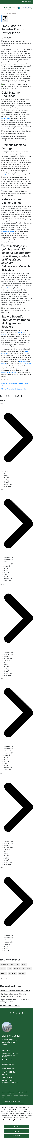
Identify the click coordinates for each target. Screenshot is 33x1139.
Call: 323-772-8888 (7, 1080)
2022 (2, 773)
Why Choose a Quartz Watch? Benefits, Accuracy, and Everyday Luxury (13, 995)
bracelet (3, 973)
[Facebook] (14, 1013)
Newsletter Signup (11, 1101)
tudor (9, 968)
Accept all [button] (17, 1131)
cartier (3, 968)
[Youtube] (20, 1013)
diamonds (17, 968)
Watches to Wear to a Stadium (10, 1005)
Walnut (3, 364)
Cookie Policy (24, 1118)
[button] (2, 8)
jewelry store (26, 968)
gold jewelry (12, 973)
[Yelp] (17, 1013)
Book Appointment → (27, 1)
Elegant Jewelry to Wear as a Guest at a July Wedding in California (15, 1001)
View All (2, 400)
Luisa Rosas (7, 288)
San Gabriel (23, 361)
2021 (1, 868)
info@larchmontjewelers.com (10, 1082)
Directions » (5, 1044)
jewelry (24, 964)
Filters (4, 21)
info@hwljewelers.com (8, 1064)
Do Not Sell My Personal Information (16, 1120)
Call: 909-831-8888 (7, 1063)
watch (17, 964)
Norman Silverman (7, 231)
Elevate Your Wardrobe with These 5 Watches (15, 990)
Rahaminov (8, 175)
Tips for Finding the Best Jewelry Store (14, 389)
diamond (21, 973)
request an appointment (9, 372)
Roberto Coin (5, 118)
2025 (2, 490)
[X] (22, 1013)
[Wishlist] (29, 8)
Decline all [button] (16, 1136)
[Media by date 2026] (16, 437)
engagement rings (7, 964)
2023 (2, 679)
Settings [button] (16, 1126)
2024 (2, 584)
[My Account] (32, 8)
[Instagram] (11, 1013)
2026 (2, 403)
